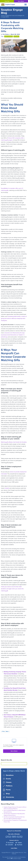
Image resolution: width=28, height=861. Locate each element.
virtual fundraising (21, 857)
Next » (7, 731)
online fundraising (8, 36)
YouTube (19, 845)
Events (8, 779)
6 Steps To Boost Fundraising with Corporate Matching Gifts (12, 27)
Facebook (10, 843)
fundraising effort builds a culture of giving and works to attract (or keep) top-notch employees (14, 318)
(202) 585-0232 (14, 837)
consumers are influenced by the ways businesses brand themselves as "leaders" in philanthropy (13, 335)
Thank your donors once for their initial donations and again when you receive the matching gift (12, 589)
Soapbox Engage (17, 858)
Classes (8, 782)
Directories (10, 797)
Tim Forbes (16, 36)
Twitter (19, 843)
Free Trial (7, 1)
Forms (8, 790)
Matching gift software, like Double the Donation (14, 442)
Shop (8, 794)
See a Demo (21, 1)
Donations (9, 775)
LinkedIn (7, 488)
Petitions (9, 786)
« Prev (3, 731)
